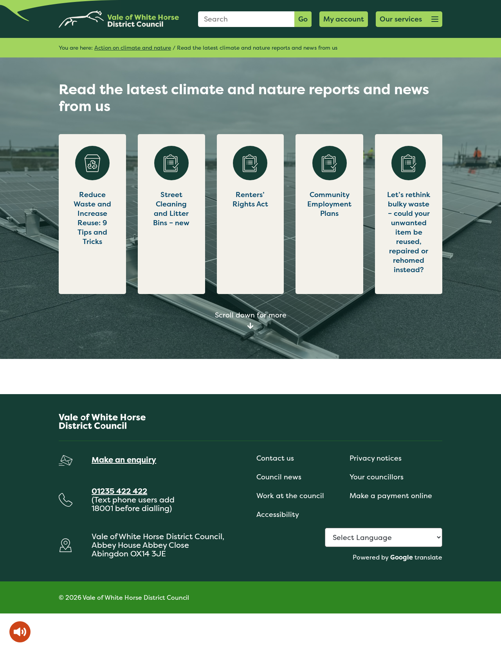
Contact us (275, 458)
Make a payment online (391, 495)
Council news (278, 477)
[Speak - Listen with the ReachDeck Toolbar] (20, 631)
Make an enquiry (124, 459)
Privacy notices (376, 458)
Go (303, 19)
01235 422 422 (119, 491)
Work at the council (290, 495)
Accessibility (277, 514)
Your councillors (377, 477)
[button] (409, 19)
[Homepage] (119, 19)
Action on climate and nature (132, 47)
